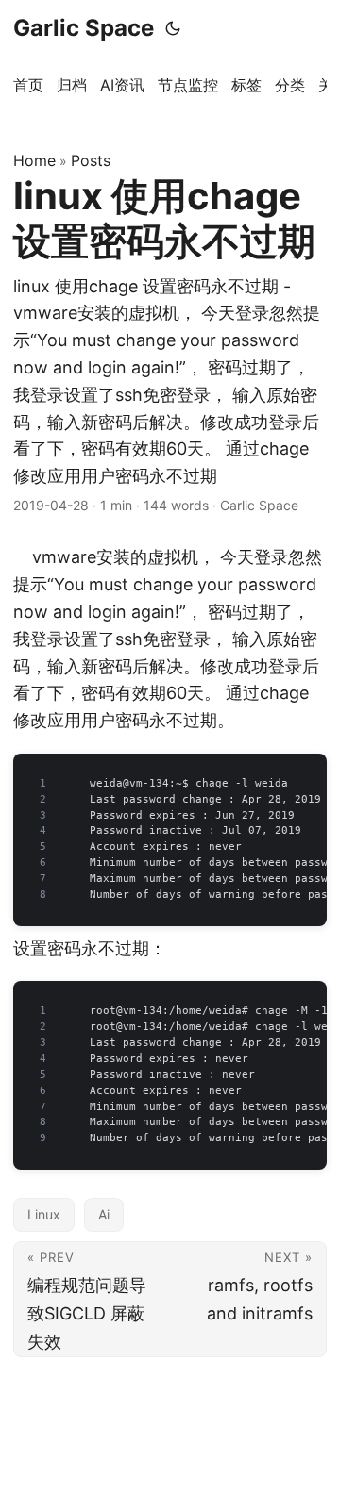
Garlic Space (83, 27)
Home (34, 160)
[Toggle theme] (173, 28)
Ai (104, 1214)
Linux (43, 1214)
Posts (90, 160)
